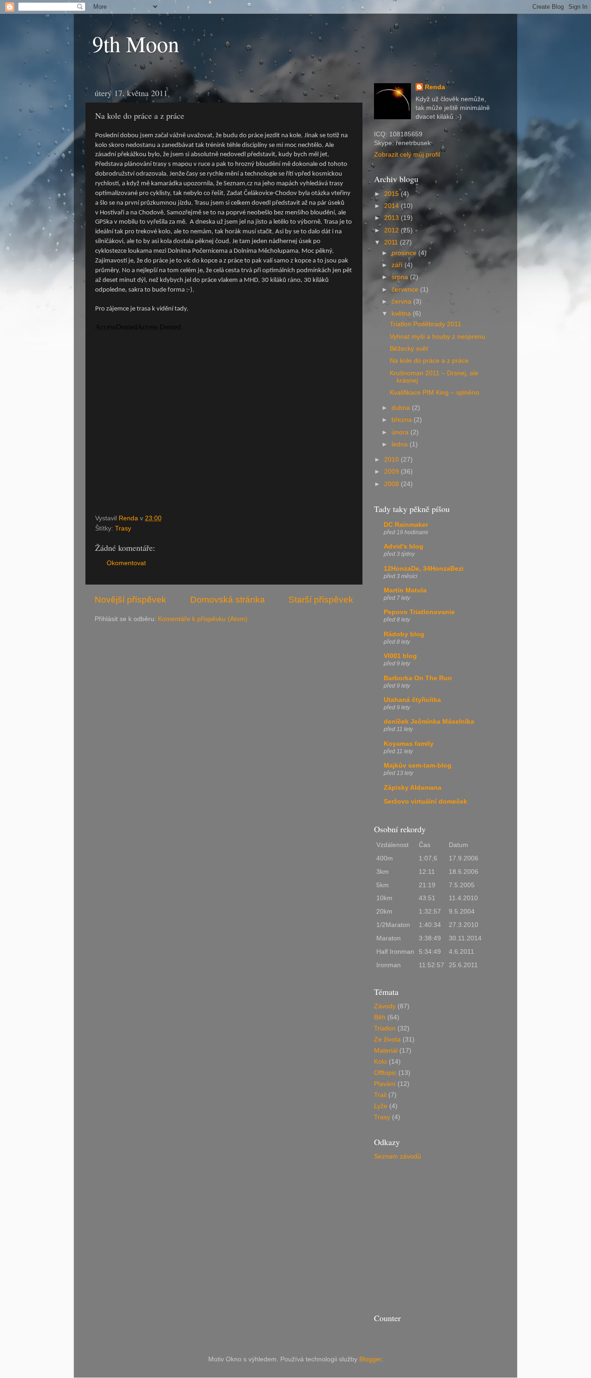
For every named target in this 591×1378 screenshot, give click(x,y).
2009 (392, 471)
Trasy (123, 528)
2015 (392, 193)
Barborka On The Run (418, 678)
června (402, 301)
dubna (402, 407)
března (403, 419)
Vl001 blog (400, 655)
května (402, 313)
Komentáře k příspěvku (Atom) (202, 619)
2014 (392, 205)
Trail (380, 1094)
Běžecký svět (409, 348)
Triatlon (385, 1028)
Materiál (386, 1050)
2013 (392, 217)
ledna (401, 444)
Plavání (385, 1083)
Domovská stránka (227, 599)
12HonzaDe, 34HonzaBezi (424, 568)
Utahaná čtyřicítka (412, 699)
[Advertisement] (443, 1234)
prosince (405, 253)
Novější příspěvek (130, 599)
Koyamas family (409, 743)
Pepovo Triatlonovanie (419, 612)
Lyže (380, 1106)
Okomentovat (126, 563)
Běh (380, 1017)
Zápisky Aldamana (412, 787)
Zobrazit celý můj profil (407, 154)
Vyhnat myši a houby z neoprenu (437, 336)
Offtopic (385, 1072)
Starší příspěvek (321, 599)
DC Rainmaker (406, 524)
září (398, 265)
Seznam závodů (397, 1156)
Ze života (387, 1039)
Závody (385, 1006)
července (406, 289)
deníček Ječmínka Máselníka (429, 721)
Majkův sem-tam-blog (418, 765)
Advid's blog (403, 546)
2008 (392, 484)
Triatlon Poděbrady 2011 (425, 324)
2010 (392, 459)
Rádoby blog (404, 634)
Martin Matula (405, 590)
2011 (392, 242)
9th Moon (135, 43)
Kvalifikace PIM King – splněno (434, 392)
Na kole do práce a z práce (429, 360)
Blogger (370, 1359)
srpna (401, 277)
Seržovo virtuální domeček (425, 801)
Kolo (380, 1061)
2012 (392, 230)
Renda (435, 87)
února (401, 432)
